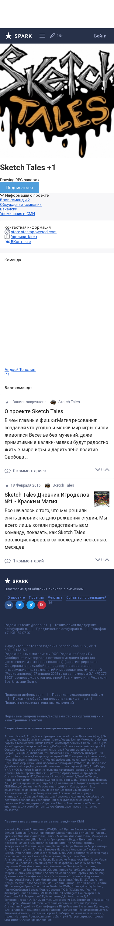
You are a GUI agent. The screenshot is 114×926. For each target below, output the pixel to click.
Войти (100, 35)
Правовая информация (24, 695)
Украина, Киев (24, 236)
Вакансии (8, 209)
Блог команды (15, 200)
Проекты (36, 598)
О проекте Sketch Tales (34, 411)
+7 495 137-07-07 (17, 633)
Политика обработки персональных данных (50, 699)
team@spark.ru (34, 625)
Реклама (55, 598)
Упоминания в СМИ (17, 213)
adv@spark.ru (72, 629)
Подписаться (19, 187)
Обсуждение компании (21, 204)
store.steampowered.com (34, 232)
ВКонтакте (20, 241)
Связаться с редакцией (86, 598)
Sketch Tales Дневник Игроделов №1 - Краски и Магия (47, 498)
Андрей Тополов (20, 371)
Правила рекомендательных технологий (39, 703)
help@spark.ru (16, 629)
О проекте (16, 598)
